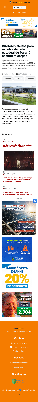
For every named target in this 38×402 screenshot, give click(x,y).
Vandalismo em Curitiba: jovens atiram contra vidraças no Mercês (17, 146)
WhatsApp (18, 79)
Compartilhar (30, 79)
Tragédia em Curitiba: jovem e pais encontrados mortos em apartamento (17, 193)
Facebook (7, 79)
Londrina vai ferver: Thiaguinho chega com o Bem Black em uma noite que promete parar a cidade (17, 179)
